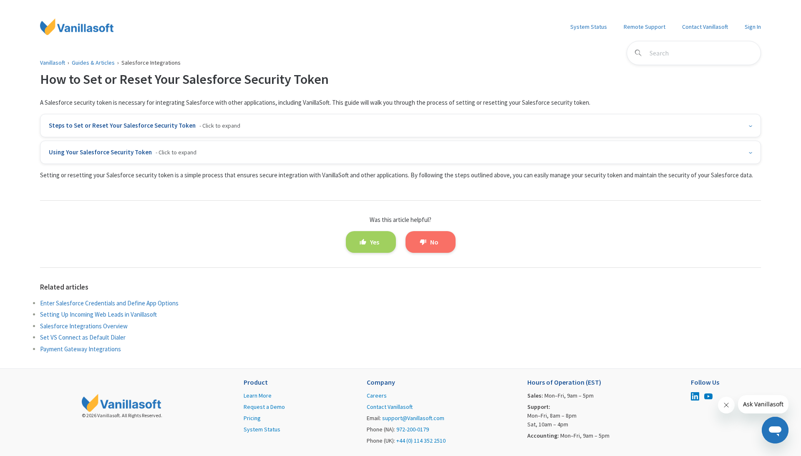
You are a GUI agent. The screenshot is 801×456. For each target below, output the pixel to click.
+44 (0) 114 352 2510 (421, 440)
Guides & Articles (93, 62)
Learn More (258, 395)
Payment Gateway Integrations (80, 349)
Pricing (252, 418)
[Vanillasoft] (76, 26)
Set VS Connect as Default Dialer (83, 337)
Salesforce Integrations (151, 62)
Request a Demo (264, 407)
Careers (377, 395)
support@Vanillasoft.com (413, 418)
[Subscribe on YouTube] (708, 397)
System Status (588, 26)
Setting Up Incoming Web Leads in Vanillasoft (98, 314)
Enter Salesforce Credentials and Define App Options (109, 303)
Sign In (753, 26)
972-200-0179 (412, 429)
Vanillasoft (52, 62)
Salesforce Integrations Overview (84, 326)
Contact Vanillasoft (705, 26)
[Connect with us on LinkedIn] (695, 397)
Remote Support (644, 26)
